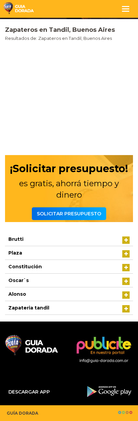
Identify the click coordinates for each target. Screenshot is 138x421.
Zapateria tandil (28, 308)
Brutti (15, 239)
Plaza (15, 253)
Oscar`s (18, 280)
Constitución (25, 267)
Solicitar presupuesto (69, 214)
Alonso (17, 294)
